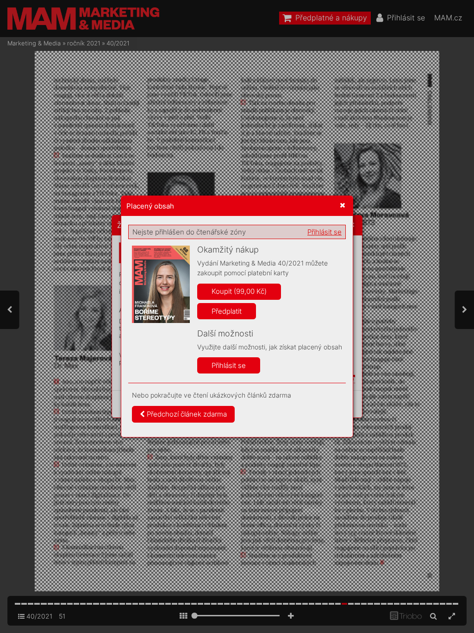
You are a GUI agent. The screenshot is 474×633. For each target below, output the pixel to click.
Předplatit (227, 311)
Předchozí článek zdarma (186, 414)
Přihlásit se (324, 232)
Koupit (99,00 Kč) (239, 291)
